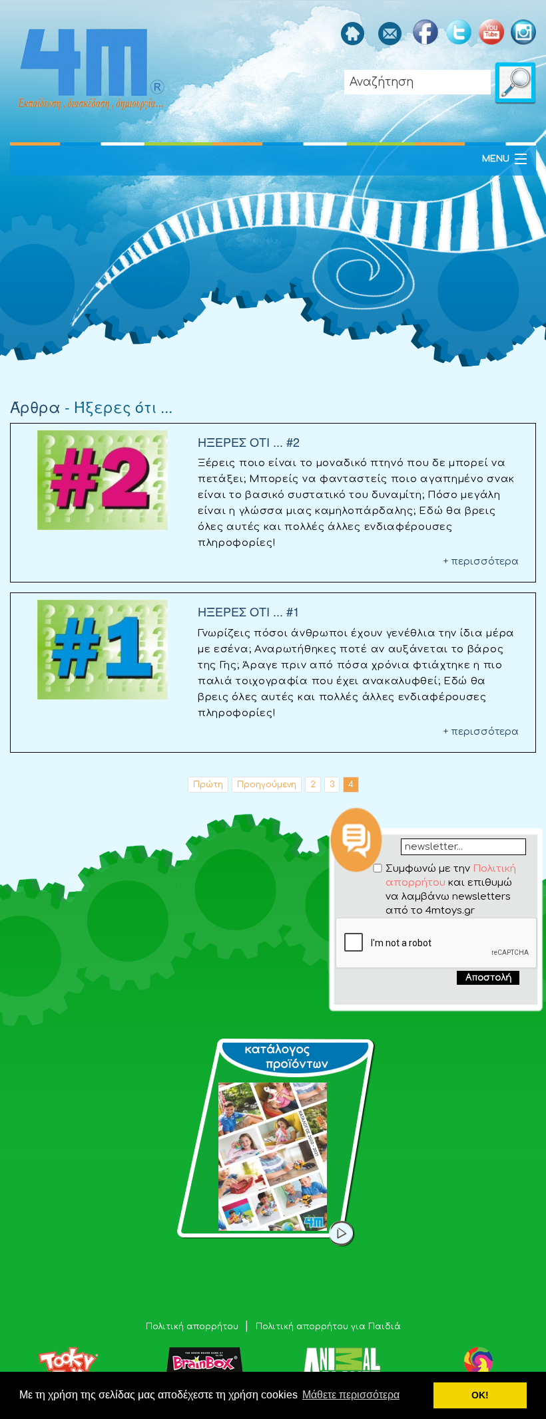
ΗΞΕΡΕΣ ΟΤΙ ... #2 (249, 441)
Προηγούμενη (266, 784)
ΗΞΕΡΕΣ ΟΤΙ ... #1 (249, 611)
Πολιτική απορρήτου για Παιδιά (328, 1326)
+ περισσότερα (481, 562)
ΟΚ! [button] (480, 1395)
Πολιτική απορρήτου (193, 1326)
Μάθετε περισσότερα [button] (351, 1394)
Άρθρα (35, 407)
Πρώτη (208, 784)
